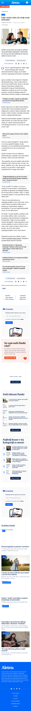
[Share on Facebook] (16, 63)
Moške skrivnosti (6, 582)
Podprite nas (4, 6)
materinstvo (5, 606)
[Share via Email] (23, 63)
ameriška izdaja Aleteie (14, 238)
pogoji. (22, 319)
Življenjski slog (4, 11)
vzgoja (3, 288)
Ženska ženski (6, 633)
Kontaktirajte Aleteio (15, 703)
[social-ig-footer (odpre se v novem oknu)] (19, 689)
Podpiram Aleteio (9, 357)
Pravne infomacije (15, 701)
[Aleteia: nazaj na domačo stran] (15, 2)
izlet (4, 531)
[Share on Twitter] (21, 63)
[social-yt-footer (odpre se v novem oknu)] (11, 689)
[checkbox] (5, 319)
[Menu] (5, 2)
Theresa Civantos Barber (19, 22)
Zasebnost (15, 706)
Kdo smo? (15, 698)
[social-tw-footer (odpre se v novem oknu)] (17, 689)
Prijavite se (9, 322)
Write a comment (16, 382)
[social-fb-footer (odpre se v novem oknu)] (14, 689)
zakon (4, 557)
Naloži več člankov (15, 430)
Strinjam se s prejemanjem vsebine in (15, 319)
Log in (20, 376)
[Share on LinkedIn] (18, 63)
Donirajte (15, 696)
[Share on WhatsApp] (26, 63)
